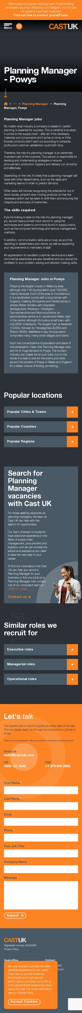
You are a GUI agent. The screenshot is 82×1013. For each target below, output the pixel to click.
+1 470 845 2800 (57, 766)
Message (11, 878)
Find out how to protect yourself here (41, 15)
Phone (9, 830)
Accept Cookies (24, 1002)
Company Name (15, 862)
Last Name (12, 799)
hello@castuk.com (19, 755)
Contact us (17, 597)
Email (8, 815)
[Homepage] (63, 26)
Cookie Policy (25, 993)
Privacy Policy (11, 949)
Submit (13, 915)
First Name (12, 783)
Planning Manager (35, 104)
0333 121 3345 (17, 589)
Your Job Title (14, 846)
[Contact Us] (19, 26)
